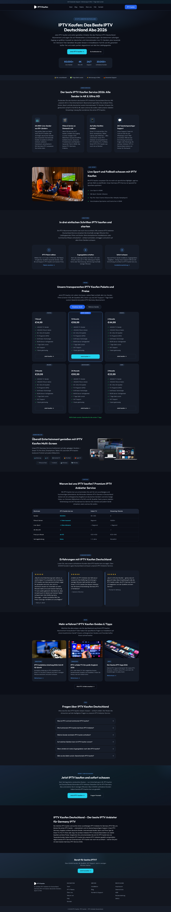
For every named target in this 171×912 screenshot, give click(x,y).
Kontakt (100, 7)
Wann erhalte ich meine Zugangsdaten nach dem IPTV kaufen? (78, 749)
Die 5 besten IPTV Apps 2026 (117, 665)
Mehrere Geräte (93, 307)
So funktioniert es (95, 52)
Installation (94, 886)
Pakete (81, 7)
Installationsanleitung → (122, 265)
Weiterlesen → (39, 678)
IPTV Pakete (70, 889)
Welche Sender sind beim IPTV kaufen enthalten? (74, 735)
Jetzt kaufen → (49, 356)
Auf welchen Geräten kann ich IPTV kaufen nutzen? (74, 742)
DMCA (117, 898)
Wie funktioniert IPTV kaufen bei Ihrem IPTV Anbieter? (75, 728)
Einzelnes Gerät (77, 307)
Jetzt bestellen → (85, 871)
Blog (76, 7)
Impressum (119, 886)
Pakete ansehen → (49, 265)
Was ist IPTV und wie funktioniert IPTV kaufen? (73, 721)
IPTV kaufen (131, 7)
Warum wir (70, 895)
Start (70, 7)
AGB (116, 892)
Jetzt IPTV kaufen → (77, 52)
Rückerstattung (120, 895)
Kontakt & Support (97, 892)
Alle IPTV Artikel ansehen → (85, 686)
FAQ (95, 7)
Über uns (89, 7)
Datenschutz (119, 889)
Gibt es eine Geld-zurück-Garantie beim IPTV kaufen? (75, 756)
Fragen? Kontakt (96, 795)
